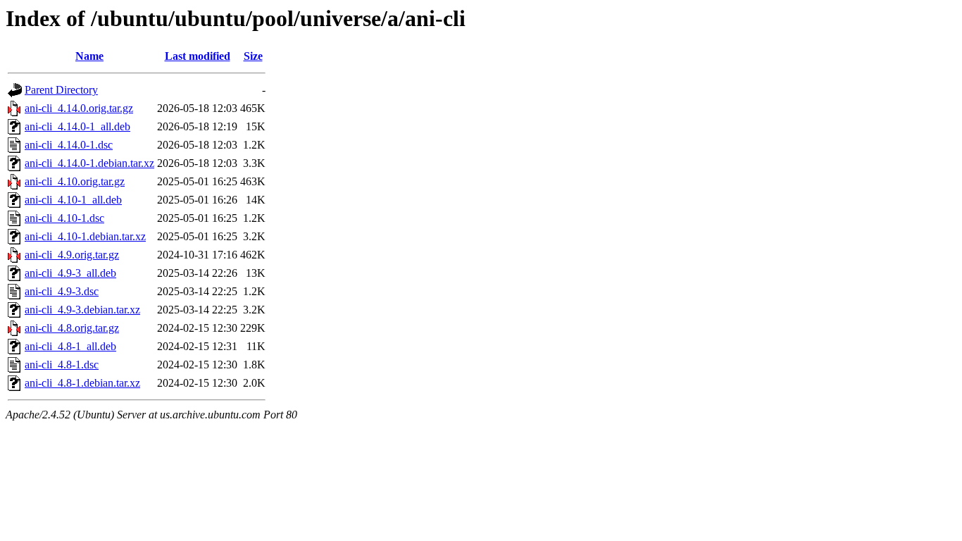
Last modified (197, 56)
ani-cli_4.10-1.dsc (64, 218)
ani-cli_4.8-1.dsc (62, 365)
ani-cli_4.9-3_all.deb (70, 273)
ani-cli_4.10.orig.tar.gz (75, 181)
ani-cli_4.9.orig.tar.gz (72, 255)
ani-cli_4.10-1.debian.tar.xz (85, 236)
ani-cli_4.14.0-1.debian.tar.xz (89, 163)
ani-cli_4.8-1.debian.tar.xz (82, 383)
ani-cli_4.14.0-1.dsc (69, 145)
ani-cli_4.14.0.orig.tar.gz (79, 108)
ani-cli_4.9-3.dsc (62, 291)
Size (253, 56)
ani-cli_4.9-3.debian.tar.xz (82, 310)
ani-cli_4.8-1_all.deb (70, 346)
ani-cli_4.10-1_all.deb (73, 200)
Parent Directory (61, 90)
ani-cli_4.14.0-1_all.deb (77, 126)
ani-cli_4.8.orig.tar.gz (72, 328)
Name (89, 56)
